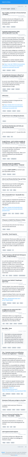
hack (14, 426)
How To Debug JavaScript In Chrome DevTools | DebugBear (14, 13)
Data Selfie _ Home (7, 328)
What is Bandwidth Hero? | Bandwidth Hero (13, 194)
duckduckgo (5, 90)
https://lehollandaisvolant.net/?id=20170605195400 (11, 299)
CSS (3, 275)
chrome (14, 8)
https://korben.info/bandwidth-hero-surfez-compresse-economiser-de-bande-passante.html (12, 209)
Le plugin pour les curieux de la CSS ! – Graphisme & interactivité (12, 310)
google (13, 89)
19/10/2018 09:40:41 (22, 118)
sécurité (14, 110)
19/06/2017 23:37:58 (22, 284)
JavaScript (13, 26)
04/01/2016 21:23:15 (22, 403)
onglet (8, 158)
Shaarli (3, 452)
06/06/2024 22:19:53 (22, 35)
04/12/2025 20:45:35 (22, 16)
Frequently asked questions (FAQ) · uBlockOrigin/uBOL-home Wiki (11, 32)
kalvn (16, 455)
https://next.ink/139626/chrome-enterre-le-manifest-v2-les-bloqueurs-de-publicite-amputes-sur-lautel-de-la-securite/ (13, 65)
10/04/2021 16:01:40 (22, 79)
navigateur (23, 409)
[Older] (25, 6)
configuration (13, 158)
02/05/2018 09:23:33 (22, 181)
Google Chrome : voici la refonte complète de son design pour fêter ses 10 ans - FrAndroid (13, 142)
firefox (4, 215)
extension (8, 70)
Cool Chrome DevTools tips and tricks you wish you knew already (12, 126)
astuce (14, 174)
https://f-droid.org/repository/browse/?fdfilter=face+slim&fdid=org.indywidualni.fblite (14, 389)
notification (8, 393)
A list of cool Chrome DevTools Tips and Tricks (14, 179)
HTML (7, 323)
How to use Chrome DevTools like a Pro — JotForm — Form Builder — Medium (12, 415)
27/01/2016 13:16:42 (22, 356)
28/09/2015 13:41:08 (22, 418)
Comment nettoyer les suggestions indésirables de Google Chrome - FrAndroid (13, 164)
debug (4, 26)
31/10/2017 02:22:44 (22, 222)
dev (11, 136)
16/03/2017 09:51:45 (22, 313)
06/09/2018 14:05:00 (22, 145)
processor (4, 304)
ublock (4, 70)
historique (9, 174)
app (17, 303)
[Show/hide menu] (26, 2)
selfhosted (5, 213)
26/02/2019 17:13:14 (22, 98)
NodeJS (12, 442)
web (11, 190)
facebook (4, 347)
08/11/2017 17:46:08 (22, 197)
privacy (4, 89)
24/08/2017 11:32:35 (22, 236)
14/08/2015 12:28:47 (22, 434)
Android (14, 303)
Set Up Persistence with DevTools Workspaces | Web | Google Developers (14, 255)
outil (11, 426)
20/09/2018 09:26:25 (22, 130)
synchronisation (22, 275)
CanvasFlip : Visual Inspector (9, 234)
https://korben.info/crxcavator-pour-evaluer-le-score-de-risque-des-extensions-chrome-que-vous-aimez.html (12, 106)
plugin (11, 323)
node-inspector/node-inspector (10, 431)
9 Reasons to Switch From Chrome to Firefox (13, 220)
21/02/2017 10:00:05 (22, 331)
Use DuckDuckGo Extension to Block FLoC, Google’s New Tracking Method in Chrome (13, 75)
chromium (9, 303)
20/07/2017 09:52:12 (22, 259)
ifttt (3, 393)
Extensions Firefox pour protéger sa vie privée (14, 400)
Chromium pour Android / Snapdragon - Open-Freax (12, 281)
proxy (9, 213)
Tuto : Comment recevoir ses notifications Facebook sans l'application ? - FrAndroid (13, 353)
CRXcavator (5, 95)
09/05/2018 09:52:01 (22, 167)
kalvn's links (6, 2)
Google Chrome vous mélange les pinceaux (13, 115)
